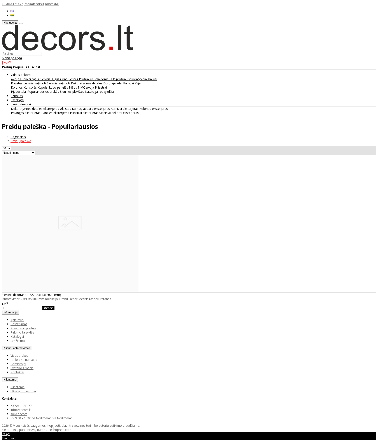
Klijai (138, 83)
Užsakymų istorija (23, 391)
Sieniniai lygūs (50, 79)
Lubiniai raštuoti (35, 83)
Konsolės (31, 87)
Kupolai (43, 87)
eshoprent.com (61, 430)
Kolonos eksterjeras (153, 109)
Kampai (129, 83)
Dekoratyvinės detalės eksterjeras (35, 109)
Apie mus (17, 320)
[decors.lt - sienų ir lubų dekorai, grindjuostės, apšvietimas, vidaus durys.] (67, 49)
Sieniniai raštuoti (59, 83)
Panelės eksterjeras (55, 113)
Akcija (15, 79)
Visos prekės (19, 355)
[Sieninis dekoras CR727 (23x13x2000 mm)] (70, 290)
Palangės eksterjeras (26, 113)
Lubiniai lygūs (30, 79)
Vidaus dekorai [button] (21, 75)
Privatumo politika (23, 328)
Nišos (73, 87)
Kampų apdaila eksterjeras (91, 109)
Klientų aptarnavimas (17, 348)
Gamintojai (18, 364)
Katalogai (17, 100)
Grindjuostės (69, 79)
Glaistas (66, 109)
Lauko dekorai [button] (21, 104)
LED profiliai (118, 79)
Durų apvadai (113, 83)
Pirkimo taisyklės (22, 332)
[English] (12, 11)
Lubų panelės (59, 87)
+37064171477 (12, 4)
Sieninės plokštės (72, 91)
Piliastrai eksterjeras (84, 113)
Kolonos (17, 87)
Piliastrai (101, 87)
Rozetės (17, 83)
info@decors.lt (34, 4)
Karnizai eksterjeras (125, 109)
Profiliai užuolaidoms (94, 79)
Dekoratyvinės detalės (87, 83)
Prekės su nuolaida (23, 360)
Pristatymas (18, 324)
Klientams (10, 379)
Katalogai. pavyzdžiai (99, 91)
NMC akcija (86, 87)
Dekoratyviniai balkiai (142, 79)
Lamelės (17, 96)
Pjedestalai (19, 91)
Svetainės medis (21, 368)
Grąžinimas (18, 341)
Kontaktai (52, 4)
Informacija (11, 312)
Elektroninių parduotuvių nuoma (24, 430)
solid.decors (18, 414)
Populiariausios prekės (43, 91)
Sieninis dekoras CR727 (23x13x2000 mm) (31, 295)
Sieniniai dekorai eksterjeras (119, 113)
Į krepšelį (48, 308)
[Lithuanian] (12, 15)
